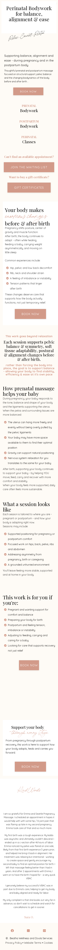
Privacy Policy (13, 942)
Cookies (48, 942)
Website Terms (32, 942)
